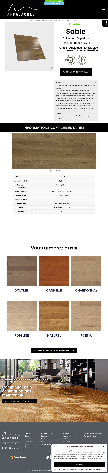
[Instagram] (6, 448)
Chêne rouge (28, 441)
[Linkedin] (10, 448)
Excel (51, 20)
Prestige (92, 50)
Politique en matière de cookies (64, 469)
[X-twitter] (17, 448)
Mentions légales (98, 469)
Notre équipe (66, 441)
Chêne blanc (45, 20)
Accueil (32, 20)
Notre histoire (67, 436)
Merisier (27, 444)
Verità (42, 441)
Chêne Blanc (82, 43)
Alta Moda (44, 439)
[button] (104, 447)
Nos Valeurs (66, 439)
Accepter (79, 464)
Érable (27, 436)
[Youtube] (13, 448)
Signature (38, 20)
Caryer (27, 447)
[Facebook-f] (2, 448)
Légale (86, 439)
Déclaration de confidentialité (83, 469)
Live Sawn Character (82, 49)
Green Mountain (46, 444)
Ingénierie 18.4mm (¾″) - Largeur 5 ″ (63, 20)
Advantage (76, 47)
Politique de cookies (90, 436)
